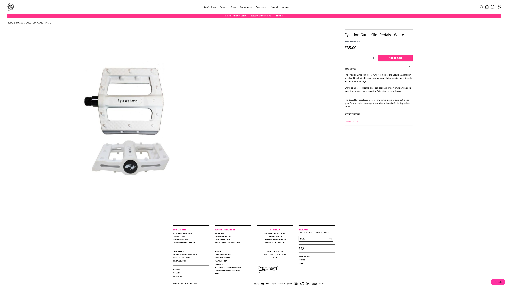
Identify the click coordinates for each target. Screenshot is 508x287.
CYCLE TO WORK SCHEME (261, 16)
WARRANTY (219, 264)
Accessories (261, 7)
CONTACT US (177, 276)
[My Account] (486, 6)
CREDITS (301, 263)
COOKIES (302, 260)
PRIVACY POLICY (221, 261)
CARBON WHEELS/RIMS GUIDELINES (227, 270)
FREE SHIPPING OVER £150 (235, 16)
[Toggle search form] (481, 7)
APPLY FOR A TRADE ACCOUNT (275, 255)
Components (246, 7)
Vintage (285, 7)
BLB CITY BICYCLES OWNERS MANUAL (228, 267)
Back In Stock (209, 7)
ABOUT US (176, 270)
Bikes (233, 7)
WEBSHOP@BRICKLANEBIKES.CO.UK (227, 243)
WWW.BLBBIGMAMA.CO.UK (275, 243)
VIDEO (217, 274)
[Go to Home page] (10, 7)
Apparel (274, 7)
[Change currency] (492, 7)
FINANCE (280, 16)
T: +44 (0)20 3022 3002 (222, 239)
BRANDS (218, 251)
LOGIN (275, 258)
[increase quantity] (374, 57)
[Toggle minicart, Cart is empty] (498, 7)
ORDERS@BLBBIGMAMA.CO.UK (275, 239)
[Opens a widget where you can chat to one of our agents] (498, 282)
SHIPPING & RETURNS (222, 258)
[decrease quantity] (348, 57)
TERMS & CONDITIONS (223, 255)
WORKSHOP (177, 273)
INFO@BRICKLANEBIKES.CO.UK (184, 243)
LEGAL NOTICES (304, 257)
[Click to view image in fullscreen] (129, 120)
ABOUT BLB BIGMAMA (275, 251)
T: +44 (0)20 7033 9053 (180, 239)
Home (10, 23)
